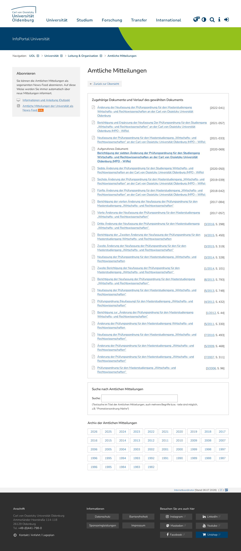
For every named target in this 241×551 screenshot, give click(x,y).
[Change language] (195, 20)
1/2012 (211, 313)
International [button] (168, 20)
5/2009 (209, 346)
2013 (136, 440)
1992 (151, 458)
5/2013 (209, 291)
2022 (151, 432)
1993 (136, 458)
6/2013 (209, 280)
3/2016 (209, 224)
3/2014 (209, 257)
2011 (165, 440)
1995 (108, 458)
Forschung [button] (112, 20)
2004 (122, 449)
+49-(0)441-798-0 (30, 528)
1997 (222, 449)
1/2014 (209, 268)
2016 (94, 440)
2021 (165, 432)
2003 (136, 449)
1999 (193, 449)
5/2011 (209, 324)
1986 (94, 467)
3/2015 (209, 246)
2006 (94, 449)
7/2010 (209, 335)
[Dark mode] (204, 20)
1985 (108, 467)
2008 (207, 440)
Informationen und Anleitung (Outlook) (46, 100)
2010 (179, 440)
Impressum (138, 525)
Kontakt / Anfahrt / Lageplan (36, 535)
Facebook (175, 535)
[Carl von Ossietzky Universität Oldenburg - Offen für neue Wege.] (23, 13)
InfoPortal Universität (31, 39)
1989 (193, 458)
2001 (165, 449)
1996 (94, 458)
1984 (122, 467)
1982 (151, 467)
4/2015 (209, 235)
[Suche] (212, 20)
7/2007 (209, 357)
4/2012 (209, 302)
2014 (122, 440)
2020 (179, 432)
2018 (207, 432)
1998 (207, 449)
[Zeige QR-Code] (226, 489)
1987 (222, 458)
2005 (108, 449)
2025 (108, 432)
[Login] (226, 20)
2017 (222, 432)
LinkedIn (211, 516)
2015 (108, 440)
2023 (136, 432)
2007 (222, 440)
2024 (122, 432)
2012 (151, 440)
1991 (165, 458)
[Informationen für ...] (219, 20)
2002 (151, 449)
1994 (122, 458)
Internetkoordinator (184, 490)
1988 (207, 458)
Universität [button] (57, 20)
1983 (136, 467)
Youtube (211, 526)
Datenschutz (102, 516)
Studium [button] (85, 20)
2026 (94, 432)
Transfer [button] (139, 20)
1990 (179, 458)
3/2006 (211, 368)
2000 (179, 449)
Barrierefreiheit (138, 516)
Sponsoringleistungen (102, 525)
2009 (193, 440)
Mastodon (176, 526)
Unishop (212, 535)
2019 (193, 432)
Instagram (176, 516)
